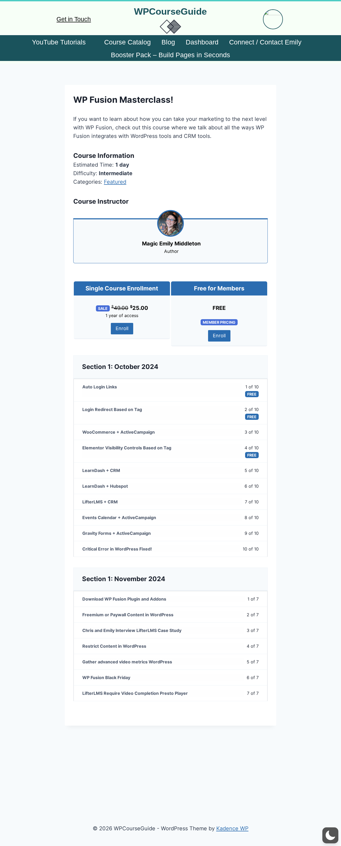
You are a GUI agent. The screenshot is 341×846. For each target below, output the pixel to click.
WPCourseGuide (170, 11)
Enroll (122, 328)
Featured (115, 182)
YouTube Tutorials (59, 42)
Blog (168, 42)
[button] (330, 835)
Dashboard (202, 42)
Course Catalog (127, 42)
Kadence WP (232, 828)
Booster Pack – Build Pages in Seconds (170, 55)
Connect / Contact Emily (265, 42)
